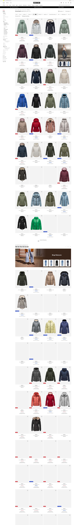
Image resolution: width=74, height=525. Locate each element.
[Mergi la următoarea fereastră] (70, 246)
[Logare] (63, 2)
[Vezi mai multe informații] (22, 41)
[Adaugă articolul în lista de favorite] (27, 19)
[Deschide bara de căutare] (59, 5)
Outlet (4, 0)
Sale (20, 14)
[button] (61, 11)
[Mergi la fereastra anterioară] (66, 246)
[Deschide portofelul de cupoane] (61, 2)
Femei (4, 2)
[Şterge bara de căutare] (70, 5)
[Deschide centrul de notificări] (65, 2)
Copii (11, 2)
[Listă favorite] (68, 2)
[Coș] (70, 2)
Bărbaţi (7, 2)
